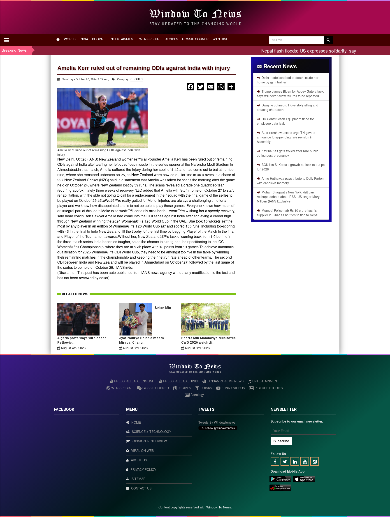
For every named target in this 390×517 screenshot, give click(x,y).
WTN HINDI (221, 39)
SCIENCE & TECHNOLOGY (151, 431)
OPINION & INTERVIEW (149, 441)
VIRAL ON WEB (142, 450)
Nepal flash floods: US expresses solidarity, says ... (296, 50)
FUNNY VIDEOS (233, 388)
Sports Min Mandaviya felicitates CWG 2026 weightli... (208, 340)
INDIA (84, 39)
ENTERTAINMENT (122, 39)
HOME (136, 422)
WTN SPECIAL (149, 39)
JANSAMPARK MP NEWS (225, 381)
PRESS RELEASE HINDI (180, 381)
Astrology (197, 394)
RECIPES (171, 39)
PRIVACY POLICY (143, 469)
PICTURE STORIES (268, 388)
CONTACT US (141, 488)
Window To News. (219, 507)
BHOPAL (98, 39)
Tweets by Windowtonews (216, 422)
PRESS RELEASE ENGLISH (133, 381)
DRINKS (206, 388)
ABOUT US (139, 460)
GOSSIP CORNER (195, 39)
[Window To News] (280, 479)
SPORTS (136, 79)
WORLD (70, 39)
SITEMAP (138, 478)
